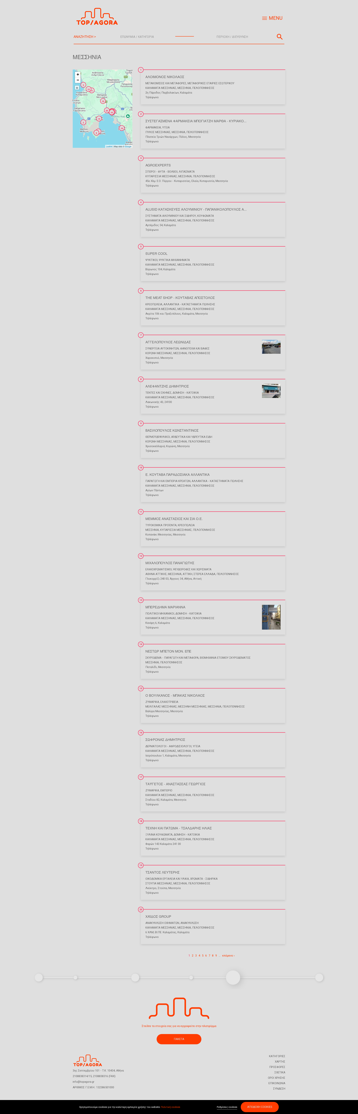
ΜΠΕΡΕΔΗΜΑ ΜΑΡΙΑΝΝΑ (165, 606)
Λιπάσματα (187, 171)
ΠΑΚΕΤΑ (179, 1039)
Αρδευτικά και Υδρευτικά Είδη (191, 437)
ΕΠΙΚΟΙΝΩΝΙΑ (276, 1083)
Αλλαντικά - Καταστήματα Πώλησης (189, 304)
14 (140, 644)
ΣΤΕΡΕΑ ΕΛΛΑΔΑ (204, 574)
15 (140, 688)
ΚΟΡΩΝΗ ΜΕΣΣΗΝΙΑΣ (158, 353)
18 (140, 821)
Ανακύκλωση (189, 923)
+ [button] (78, 74)
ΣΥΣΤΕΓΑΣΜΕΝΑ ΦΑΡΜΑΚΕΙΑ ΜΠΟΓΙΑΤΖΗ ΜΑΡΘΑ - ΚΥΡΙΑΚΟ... (195, 120)
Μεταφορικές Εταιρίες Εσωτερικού (211, 83)
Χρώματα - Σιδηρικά (204, 878)
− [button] (78, 80)
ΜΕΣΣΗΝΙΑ (184, 88)
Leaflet (109, 146)
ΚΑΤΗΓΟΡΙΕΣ (277, 1056)
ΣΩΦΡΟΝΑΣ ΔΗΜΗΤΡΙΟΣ (165, 739)
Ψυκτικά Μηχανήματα (174, 260)
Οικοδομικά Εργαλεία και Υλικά (167, 878)
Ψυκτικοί (151, 260)
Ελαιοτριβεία (169, 702)
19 (140, 865)
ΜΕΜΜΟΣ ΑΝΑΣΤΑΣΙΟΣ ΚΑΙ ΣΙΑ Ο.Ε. (174, 518)
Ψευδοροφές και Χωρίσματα (192, 569)
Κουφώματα (205, 216)
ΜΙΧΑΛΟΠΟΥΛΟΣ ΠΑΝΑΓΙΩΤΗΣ (169, 562)
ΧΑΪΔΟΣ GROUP (158, 916)
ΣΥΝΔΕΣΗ (279, 1088)
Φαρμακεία (153, 127)
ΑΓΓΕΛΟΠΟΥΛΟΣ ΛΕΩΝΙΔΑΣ (168, 341)
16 (140, 732)
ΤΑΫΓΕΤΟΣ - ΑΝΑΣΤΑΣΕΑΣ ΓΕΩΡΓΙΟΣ (175, 783)
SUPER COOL (156, 253)
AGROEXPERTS (158, 165)
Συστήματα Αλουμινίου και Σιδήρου (170, 216)
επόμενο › (228, 955)
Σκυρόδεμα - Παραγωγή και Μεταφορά (172, 657)
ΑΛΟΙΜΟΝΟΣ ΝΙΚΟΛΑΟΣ (164, 76)
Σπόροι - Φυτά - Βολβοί (161, 171)
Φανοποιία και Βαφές (195, 348)
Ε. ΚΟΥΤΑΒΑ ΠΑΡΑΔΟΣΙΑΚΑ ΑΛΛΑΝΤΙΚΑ (177, 474)
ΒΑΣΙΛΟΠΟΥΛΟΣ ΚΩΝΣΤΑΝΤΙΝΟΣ (172, 430)
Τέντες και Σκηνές (158, 392)
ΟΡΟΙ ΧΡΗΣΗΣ (276, 1078)
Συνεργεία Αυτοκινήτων (162, 348)
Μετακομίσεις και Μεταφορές (165, 83)
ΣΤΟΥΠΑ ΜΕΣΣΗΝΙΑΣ (158, 883)
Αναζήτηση (279, 36)
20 (140, 909)
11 (140, 511)
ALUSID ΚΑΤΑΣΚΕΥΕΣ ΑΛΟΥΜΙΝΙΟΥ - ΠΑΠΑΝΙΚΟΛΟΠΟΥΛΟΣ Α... (196, 209)
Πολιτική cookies (170, 1107)
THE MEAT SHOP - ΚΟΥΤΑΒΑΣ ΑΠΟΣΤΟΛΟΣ (180, 297)
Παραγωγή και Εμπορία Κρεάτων (167, 481)
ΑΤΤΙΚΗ (187, 574)
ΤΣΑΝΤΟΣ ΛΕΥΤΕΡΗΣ (162, 872)
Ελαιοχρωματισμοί (158, 569)
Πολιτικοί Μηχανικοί (159, 613)
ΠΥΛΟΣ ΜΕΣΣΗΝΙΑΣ (157, 132)
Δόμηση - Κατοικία (186, 392)
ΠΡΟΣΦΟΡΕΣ (277, 1067)
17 (140, 777)
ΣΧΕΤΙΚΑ (279, 1072)
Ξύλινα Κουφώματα (158, 834)
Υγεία (166, 127)
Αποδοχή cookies (259, 1107)
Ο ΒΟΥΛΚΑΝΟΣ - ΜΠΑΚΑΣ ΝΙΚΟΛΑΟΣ (175, 695)
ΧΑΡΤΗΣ (280, 1061)
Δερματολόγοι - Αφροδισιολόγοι (168, 746)
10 (140, 467)
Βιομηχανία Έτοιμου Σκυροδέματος (225, 657)
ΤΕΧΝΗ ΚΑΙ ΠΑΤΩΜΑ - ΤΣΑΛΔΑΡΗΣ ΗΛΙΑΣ (178, 827)
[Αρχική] (98, 16)
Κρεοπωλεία (153, 304)
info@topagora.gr (83, 1081)
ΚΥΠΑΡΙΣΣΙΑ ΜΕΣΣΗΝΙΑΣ (161, 176)
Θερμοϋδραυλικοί (157, 437)
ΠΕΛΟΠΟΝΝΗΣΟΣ (203, 88)
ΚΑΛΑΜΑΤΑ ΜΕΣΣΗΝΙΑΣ (160, 88)
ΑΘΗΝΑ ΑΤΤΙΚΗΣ (156, 574)
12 (140, 556)
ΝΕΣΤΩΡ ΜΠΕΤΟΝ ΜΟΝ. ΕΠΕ (168, 651)
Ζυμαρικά (152, 702)
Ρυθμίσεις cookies (227, 1107)
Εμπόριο (166, 790)
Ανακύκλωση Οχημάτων (162, 923)
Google (128, 146)
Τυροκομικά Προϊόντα (161, 525)
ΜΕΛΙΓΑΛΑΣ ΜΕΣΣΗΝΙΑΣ (161, 706)
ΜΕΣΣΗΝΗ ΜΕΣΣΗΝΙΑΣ (192, 706)
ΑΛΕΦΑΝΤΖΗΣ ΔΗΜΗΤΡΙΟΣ (167, 386)
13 (140, 600)
